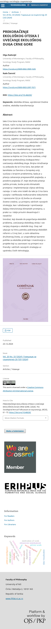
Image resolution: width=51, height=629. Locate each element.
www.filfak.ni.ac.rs (14, 598)
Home (5, 12)
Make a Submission (15, 431)
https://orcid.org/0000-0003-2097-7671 (19, 87)
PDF (9, 330)
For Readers (9, 516)
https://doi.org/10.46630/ (20, 95)
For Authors (9, 520)
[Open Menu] (3, 5)
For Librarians (10, 524)
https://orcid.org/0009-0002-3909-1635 (19, 69)
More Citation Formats (14, 418)
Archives (15, 12)
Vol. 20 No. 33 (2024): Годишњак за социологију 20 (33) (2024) (25, 16)
